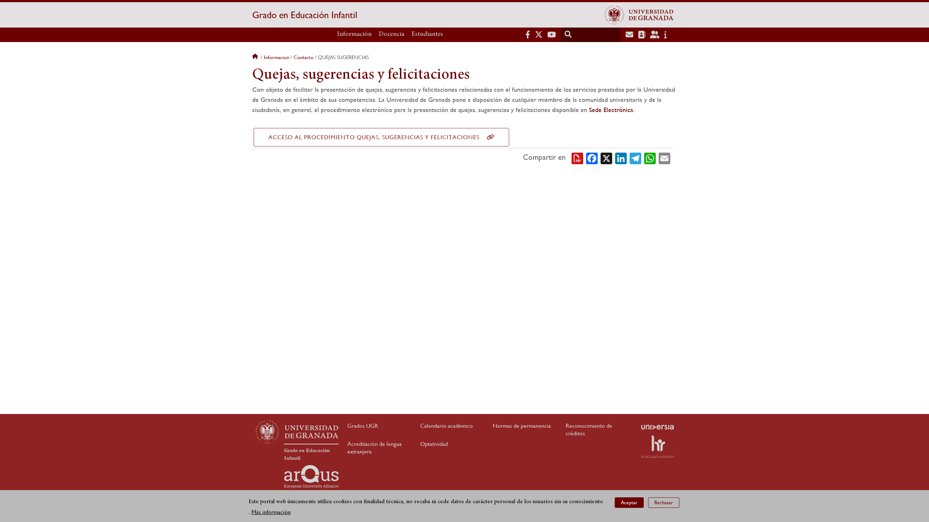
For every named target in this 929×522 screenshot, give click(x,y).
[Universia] (657, 427)
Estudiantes (427, 34)
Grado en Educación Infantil (304, 15)
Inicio (255, 57)
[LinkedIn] (621, 157)
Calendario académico (446, 425)
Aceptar (629, 502)
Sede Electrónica (611, 109)
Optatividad (434, 443)
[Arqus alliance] (311, 476)
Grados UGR (362, 425)
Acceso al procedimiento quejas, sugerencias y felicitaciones (374, 137)
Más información (271, 511)
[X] (606, 157)
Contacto (304, 57)
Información (354, 34)
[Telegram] (635, 157)
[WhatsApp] (650, 157)
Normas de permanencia (522, 425)
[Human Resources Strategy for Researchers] (657, 446)
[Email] (664, 157)
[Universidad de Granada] (639, 15)
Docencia (391, 34)
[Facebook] (592, 157)
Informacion (276, 57)
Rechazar (663, 502)
